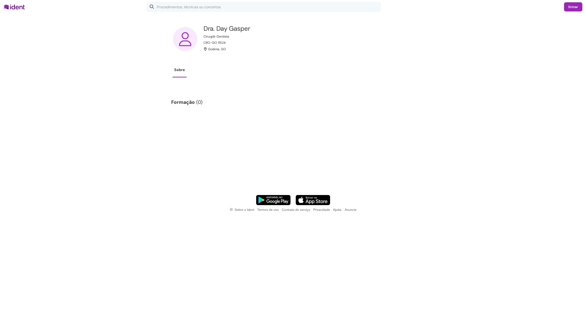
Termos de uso (268, 210)
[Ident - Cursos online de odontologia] (16, 7)
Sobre (179, 69)
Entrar (573, 7)
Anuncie (350, 210)
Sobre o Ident (244, 210)
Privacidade (321, 210)
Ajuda (337, 210)
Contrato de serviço (296, 210)
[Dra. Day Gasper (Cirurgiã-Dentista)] (185, 39)
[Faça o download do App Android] (273, 200)
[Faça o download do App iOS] (312, 200)
